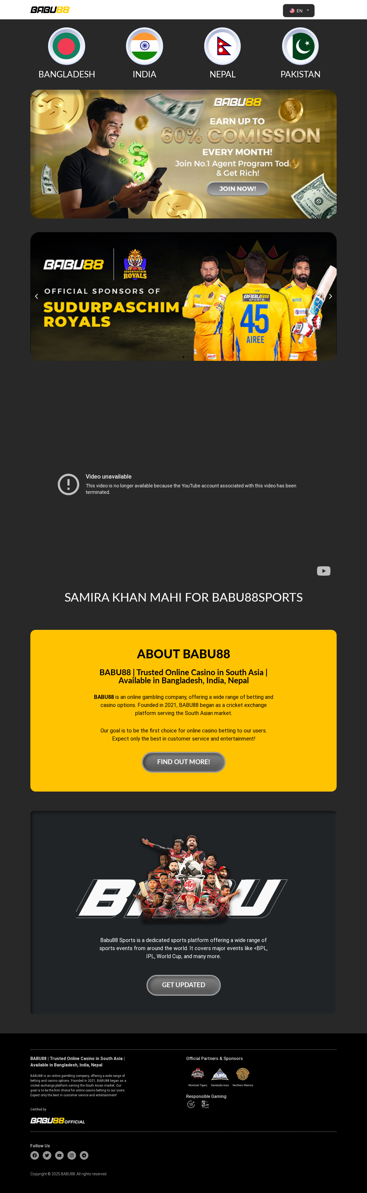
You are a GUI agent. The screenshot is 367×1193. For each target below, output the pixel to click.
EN (300, 10)
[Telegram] (84, 1155)
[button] (36, 296)
